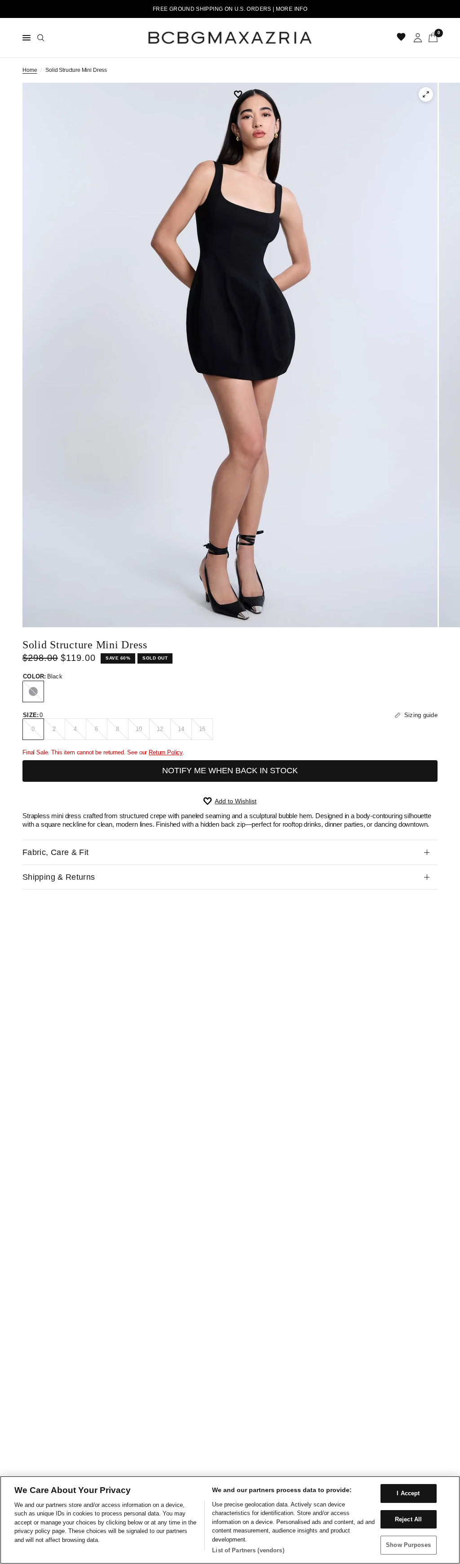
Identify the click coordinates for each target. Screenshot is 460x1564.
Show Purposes (408, 1545)
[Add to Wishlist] (241, 94)
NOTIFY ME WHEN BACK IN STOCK (230, 770)
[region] (230, 1520)
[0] (431, 38)
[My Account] (417, 38)
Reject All (408, 1519)
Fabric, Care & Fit (55, 852)
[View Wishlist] (402, 38)
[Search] (40, 37)
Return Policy (165, 752)
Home (29, 70)
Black (33, 691)
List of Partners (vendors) (248, 1550)
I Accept (408, 1493)
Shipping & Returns (58, 877)
